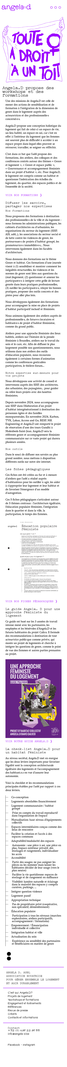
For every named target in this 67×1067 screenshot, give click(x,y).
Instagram (29, 1045)
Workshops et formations (23, 1000)
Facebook (14, 1045)
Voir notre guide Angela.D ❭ (28, 741)
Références (15, 1007)
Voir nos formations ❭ (23, 194)
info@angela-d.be (18, 1034)
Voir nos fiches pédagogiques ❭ (31, 601)
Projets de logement (20, 997)
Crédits (12, 1014)
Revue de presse (18, 1011)
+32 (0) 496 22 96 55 (24, 1031)
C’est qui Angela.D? (20, 993)
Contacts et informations (23, 1018)
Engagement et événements (24, 1004)
